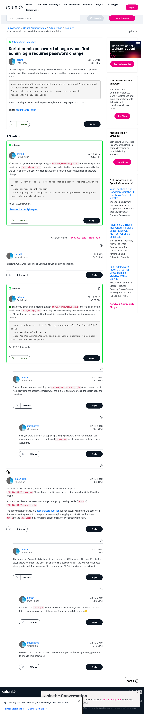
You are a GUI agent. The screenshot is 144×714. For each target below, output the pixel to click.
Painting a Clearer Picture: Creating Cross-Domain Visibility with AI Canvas (120, 272)
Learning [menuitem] (111, 4)
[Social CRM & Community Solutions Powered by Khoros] (131, 680)
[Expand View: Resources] (38, 10)
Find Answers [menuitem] (71, 4)
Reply (92, 124)
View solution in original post (23, 209)
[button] (99, 42)
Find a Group (122, 162)
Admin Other (55, 28)
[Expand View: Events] (91, 4)
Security (69, 28)
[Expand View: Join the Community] (59, 4)
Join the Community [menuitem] (48, 4)
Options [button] (131, 31)
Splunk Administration (34, 28)
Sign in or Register (112, 699)
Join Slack (122, 116)
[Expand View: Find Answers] (78, 4)
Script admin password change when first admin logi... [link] (36, 31)
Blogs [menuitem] (98, 4)
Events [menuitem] (86, 4)
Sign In (132, 7)
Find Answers (13, 28)
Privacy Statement (13, 709)
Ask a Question (122, 18)
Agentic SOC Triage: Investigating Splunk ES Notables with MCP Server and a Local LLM (121, 230)
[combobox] (55, 18)
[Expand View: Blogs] (102, 4)
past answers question (48, 510)
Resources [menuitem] (31, 10)
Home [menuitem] (29, 4)
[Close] (79, 700)
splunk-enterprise (26, 109)
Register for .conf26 (122, 64)
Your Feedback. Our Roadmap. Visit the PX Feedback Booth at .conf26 (122, 193)
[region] (41, 705)
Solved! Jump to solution (24, 42)
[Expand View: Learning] (116, 4)
